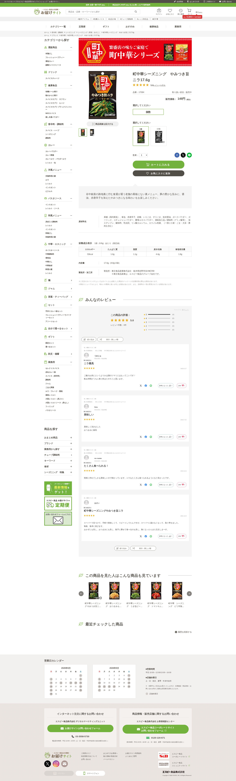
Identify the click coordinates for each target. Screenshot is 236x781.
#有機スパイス (98, 19)
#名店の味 (112, 19)
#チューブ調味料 (126, 19)
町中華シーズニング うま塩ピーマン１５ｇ (134, 605)
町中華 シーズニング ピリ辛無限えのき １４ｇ (176, 605)
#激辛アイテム (83, 19)
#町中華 (155, 19)
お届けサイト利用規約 (133, 753)
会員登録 (180, 1)
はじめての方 (194, 1)
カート (190, 14)
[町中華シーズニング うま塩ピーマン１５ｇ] (135, 590)
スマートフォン (93, 773)
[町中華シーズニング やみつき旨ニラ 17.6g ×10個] (93, 590)
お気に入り (170, 14)
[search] (136, 11)
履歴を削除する (185, 632)
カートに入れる (160, 164)
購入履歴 (181, 14)
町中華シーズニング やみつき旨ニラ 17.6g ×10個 (93, 605)
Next (189, 593)
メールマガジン (108, 759)
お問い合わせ (227, 1)
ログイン (159, 14)
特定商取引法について (89, 756)
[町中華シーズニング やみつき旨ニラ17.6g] (83, 132)
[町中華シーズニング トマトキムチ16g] (156, 590)
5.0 (132, 320)
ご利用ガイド (210, 1)
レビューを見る (159, 85)
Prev (81, 593)
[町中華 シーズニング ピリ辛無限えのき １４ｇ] (177, 590)
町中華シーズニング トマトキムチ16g (155, 605)
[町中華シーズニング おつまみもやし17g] (114, 590)
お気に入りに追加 (160, 173)
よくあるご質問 (131, 756)
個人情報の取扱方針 (110, 756)
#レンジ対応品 (142, 19)
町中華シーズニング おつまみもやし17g (113, 605)
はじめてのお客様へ (110, 753)
